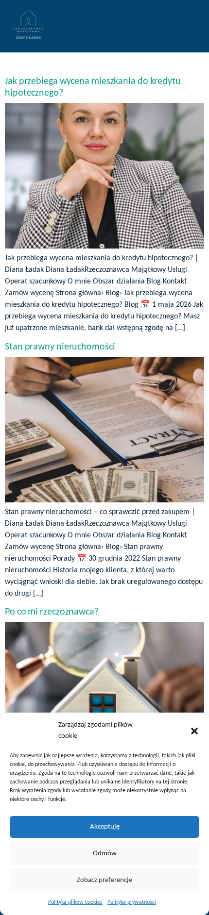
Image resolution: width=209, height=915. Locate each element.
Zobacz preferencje (104, 880)
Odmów (105, 853)
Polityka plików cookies (75, 902)
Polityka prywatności (131, 902)
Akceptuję (105, 827)
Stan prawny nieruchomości (60, 347)
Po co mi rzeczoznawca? (52, 612)
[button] (194, 731)
